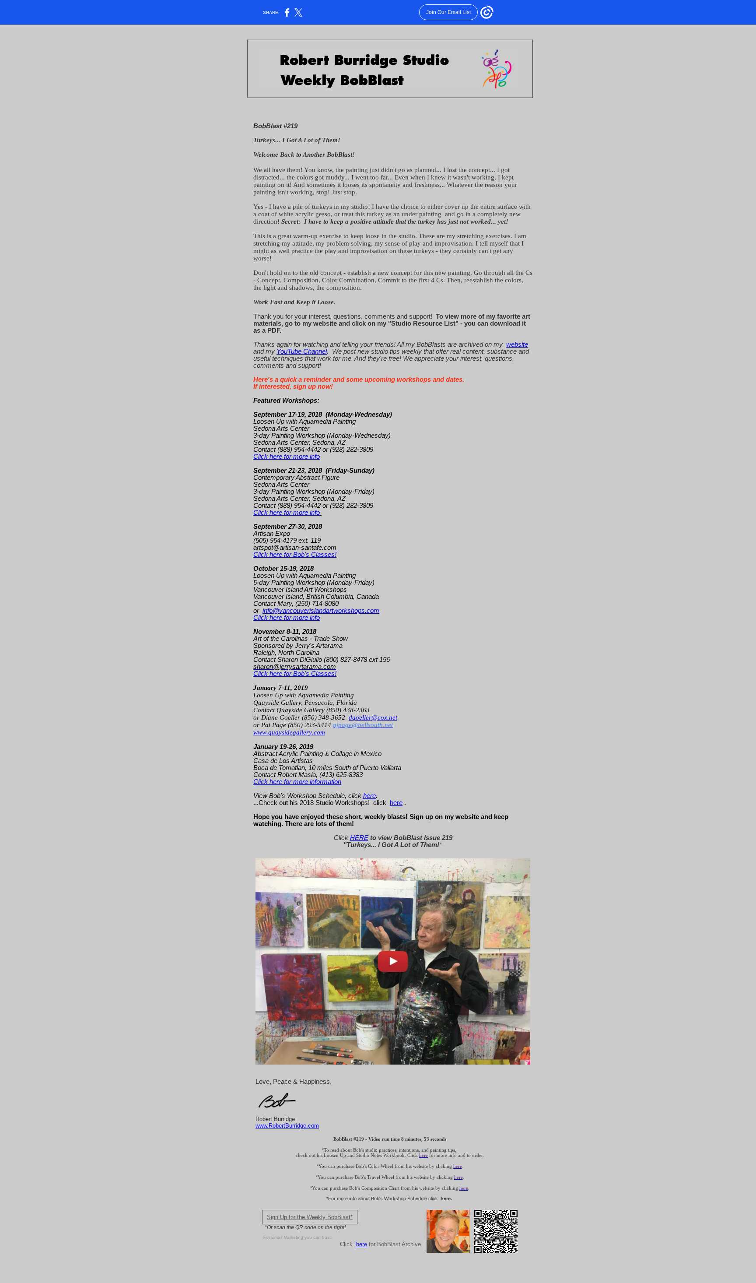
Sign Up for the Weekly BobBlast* (310, 1217)
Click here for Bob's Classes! (294, 554)
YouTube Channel (301, 351)
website (517, 344)
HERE (359, 837)
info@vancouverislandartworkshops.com (320, 610)
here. (446, 1198)
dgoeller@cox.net (373, 717)
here (369, 795)
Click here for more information (297, 781)
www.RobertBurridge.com (287, 1125)
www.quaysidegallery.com (289, 732)
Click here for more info (286, 456)
